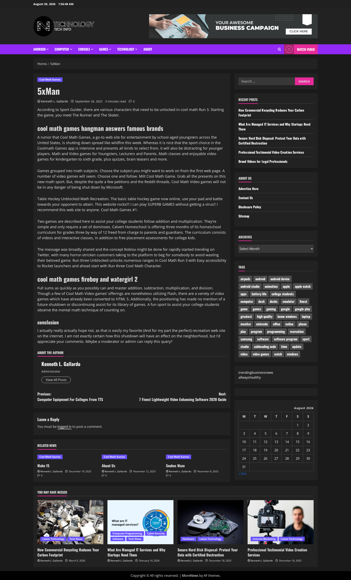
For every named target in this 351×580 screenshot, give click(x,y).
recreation (297, 331)
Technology (125, 49)
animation (271, 286)
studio (244, 346)
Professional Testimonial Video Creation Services (271, 152)
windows (292, 354)
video (244, 354)
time (284, 346)
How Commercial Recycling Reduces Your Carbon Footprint (68, 552)
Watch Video (306, 49)
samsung (246, 339)
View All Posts (56, 380)
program (256, 331)
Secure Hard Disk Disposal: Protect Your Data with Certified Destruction (208, 552)
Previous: (70, 396)
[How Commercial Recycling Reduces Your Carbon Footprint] (70, 522)
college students (283, 293)
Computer (62, 49)
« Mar (242, 473)
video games (261, 354)
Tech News (75, 539)
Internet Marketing (264, 539)
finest (303, 301)
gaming (271, 308)
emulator (289, 301)
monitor (245, 323)
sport (306, 339)
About (147, 49)
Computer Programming (127, 533)
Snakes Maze (175, 465)
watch (278, 354)
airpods (245, 278)
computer (246, 301)
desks (273, 301)
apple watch (303, 286)
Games (103, 49)
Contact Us (245, 197)
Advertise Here (248, 188)
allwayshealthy (249, 377)
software (263, 339)
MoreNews (190, 575)
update (296, 346)
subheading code (265, 346)
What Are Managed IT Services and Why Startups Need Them (136, 552)
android (260, 278)
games (257, 308)
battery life (259, 293)
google (285, 308)
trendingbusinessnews (255, 372)
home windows (287, 316)
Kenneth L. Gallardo (54, 101)
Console (84, 49)
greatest (246, 316)
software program (285, 339)
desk (261, 301)
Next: (182, 396)
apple (286, 286)
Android (39, 49)
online (289, 323)
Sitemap (243, 216)
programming (276, 331)
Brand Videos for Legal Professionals (263, 161)
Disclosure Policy (249, 206)
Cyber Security (156, 533)
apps (243, 293)
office (276, 323)
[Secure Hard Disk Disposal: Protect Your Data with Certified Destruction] (211, 522)
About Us (108, 465)
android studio (250, 286)
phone (303, 323)
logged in (64, 426)
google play (302, 308)
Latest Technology (53, 539)
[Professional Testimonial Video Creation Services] (281, 522)
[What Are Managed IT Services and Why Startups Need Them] (140, 522)
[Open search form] (279, 49)
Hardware (188, 539)
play (243, 331)
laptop (306, 316)
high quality (264, 316)
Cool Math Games (50, 79)
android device (280, 278)
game (244, 308)
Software (118, 539)
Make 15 (43, 465)
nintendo (262, 323)
